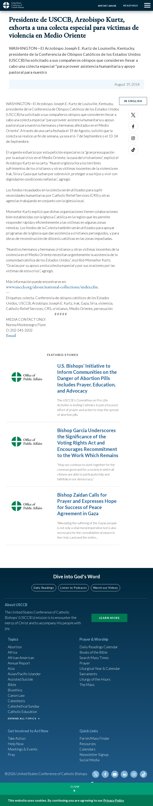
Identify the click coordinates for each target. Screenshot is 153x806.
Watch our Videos (105, 587)
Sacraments (88, 674)
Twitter (133, 115)
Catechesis (16, 701)
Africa (12, 652)
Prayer (84, 663)
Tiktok (133, 150)
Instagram (133, 138)
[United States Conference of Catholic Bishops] (15, 5)
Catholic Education (22, 711)
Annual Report (19, 663)
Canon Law (16, 695)
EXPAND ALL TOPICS (22, 718)
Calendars (87, 749)
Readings (130, 5)
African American (21, 657)
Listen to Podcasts (73, 587)
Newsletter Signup (94, 754)
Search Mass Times (94, 657)
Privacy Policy (113, 800)
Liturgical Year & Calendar (99, 668)
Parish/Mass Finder (94, 738)
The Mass (86, 684)
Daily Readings (44, 587)
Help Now (16, 743)
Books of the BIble (93, 652)
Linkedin (124, 774)
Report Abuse (107, 5)
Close (75, 786)
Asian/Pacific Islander (24, 674)
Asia (11, 668)
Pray (11, 754)
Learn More (109, 617)
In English (133, 101)
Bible (12, 684)
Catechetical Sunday (23, 706)
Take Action (17, 738)
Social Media (89, 760)
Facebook (133, 126)
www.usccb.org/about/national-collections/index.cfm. (52, 287)
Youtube (114, 774)
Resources (87, 743)
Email (11, 335)
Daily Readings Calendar (98, 647)
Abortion (15, 647)
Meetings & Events (22, 749)
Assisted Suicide (20, 679)
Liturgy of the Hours (94, 679)
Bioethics (15, 690)
